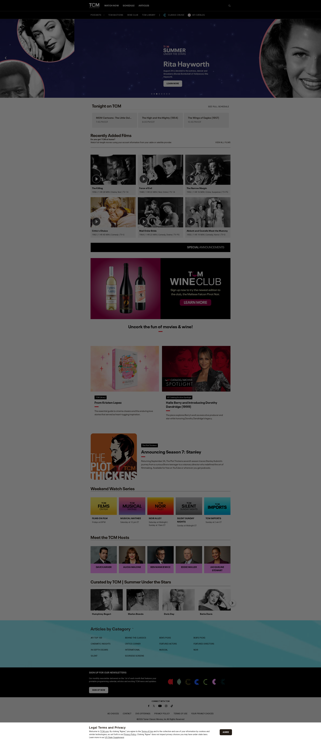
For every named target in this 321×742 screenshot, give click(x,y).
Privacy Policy (130, 734)
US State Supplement (114, 737)
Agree (226, 732)
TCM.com (104, 731)
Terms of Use (147, 731)
